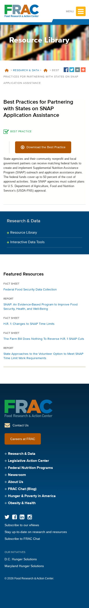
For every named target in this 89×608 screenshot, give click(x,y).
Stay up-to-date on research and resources (36, 532)
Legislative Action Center (28, 461)
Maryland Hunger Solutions (24, 566)
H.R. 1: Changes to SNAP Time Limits (29, 323)
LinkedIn (22, 517)
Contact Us (21, 425)
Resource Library (23, 233)
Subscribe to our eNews (22, 525)
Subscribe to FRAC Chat (22, 538)
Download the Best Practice (45, 147)
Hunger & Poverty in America (32, 496)
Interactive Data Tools (27, 242)
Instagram (29, 517)
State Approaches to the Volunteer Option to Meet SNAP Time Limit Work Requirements (43, 356)
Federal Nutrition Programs (30, 468)
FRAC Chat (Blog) (22, 489)
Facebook (14, 517)
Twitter (7, 517)
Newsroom (17, 475)
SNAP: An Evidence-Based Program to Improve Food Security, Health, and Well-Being (40, 306)
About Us (15, 482)
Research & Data (26, 70)
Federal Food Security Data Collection (30, 289)
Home (6, 70)
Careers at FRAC (22, 439)
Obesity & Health (22, 503)
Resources (45, 70)
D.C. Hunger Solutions (21, 559)
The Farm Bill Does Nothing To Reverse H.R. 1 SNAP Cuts (43, 338)
